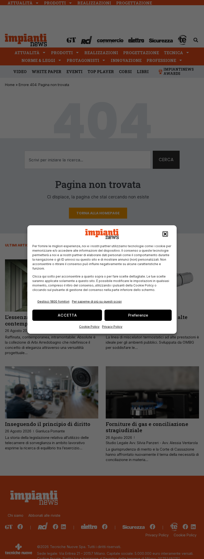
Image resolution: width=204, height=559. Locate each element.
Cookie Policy (89, 326)
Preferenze (138, 315)
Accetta (67, 315)
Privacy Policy (112, 326)
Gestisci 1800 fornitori (53, 301)
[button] (165, 234)
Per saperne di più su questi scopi (97, 301)
